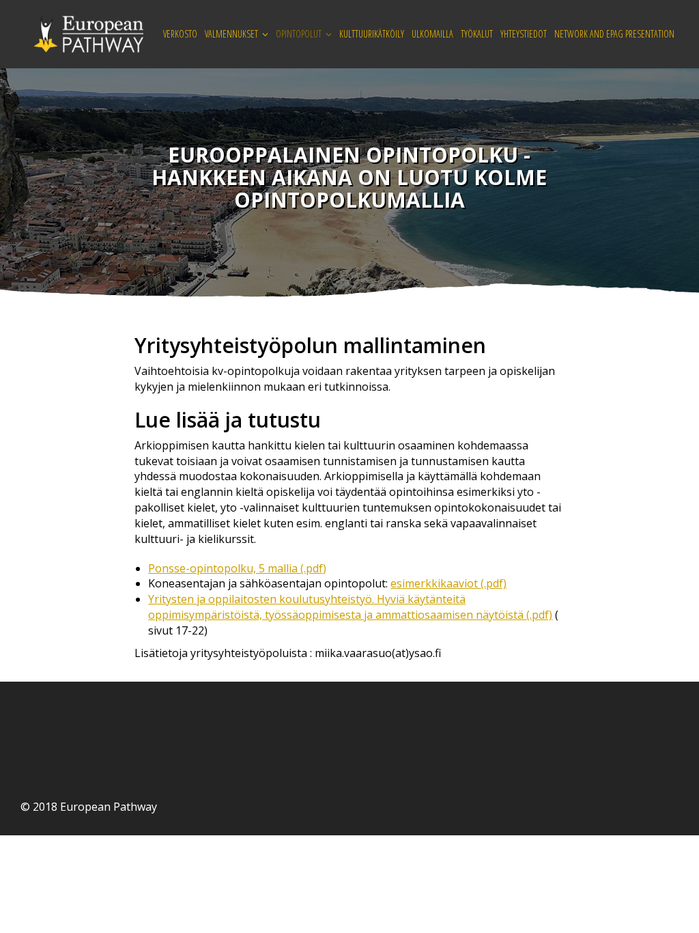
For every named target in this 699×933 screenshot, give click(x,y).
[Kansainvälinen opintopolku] (88, 32)
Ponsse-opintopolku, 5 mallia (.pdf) (237, 568)
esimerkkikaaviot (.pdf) (448, 583)
